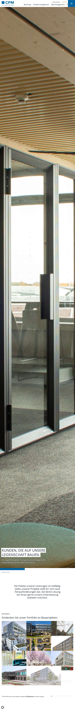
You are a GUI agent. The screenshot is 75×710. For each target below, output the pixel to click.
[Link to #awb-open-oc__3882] (71, 3)
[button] (2, 707)
